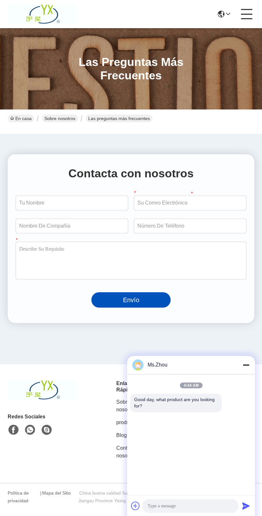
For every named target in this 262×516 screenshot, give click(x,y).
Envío (131, 299)
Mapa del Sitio (56, 493)
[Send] (246, 506)
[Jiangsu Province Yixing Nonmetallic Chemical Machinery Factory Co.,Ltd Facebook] (13, 430)
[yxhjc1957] (46, 430)
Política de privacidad (18, 496)
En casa (23, 118)
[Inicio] (43, 397)
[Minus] (246, 365)
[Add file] (135, 506)
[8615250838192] (30, 430)
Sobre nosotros (59, 118)
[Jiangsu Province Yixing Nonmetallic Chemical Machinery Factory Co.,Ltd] (43, 14)
